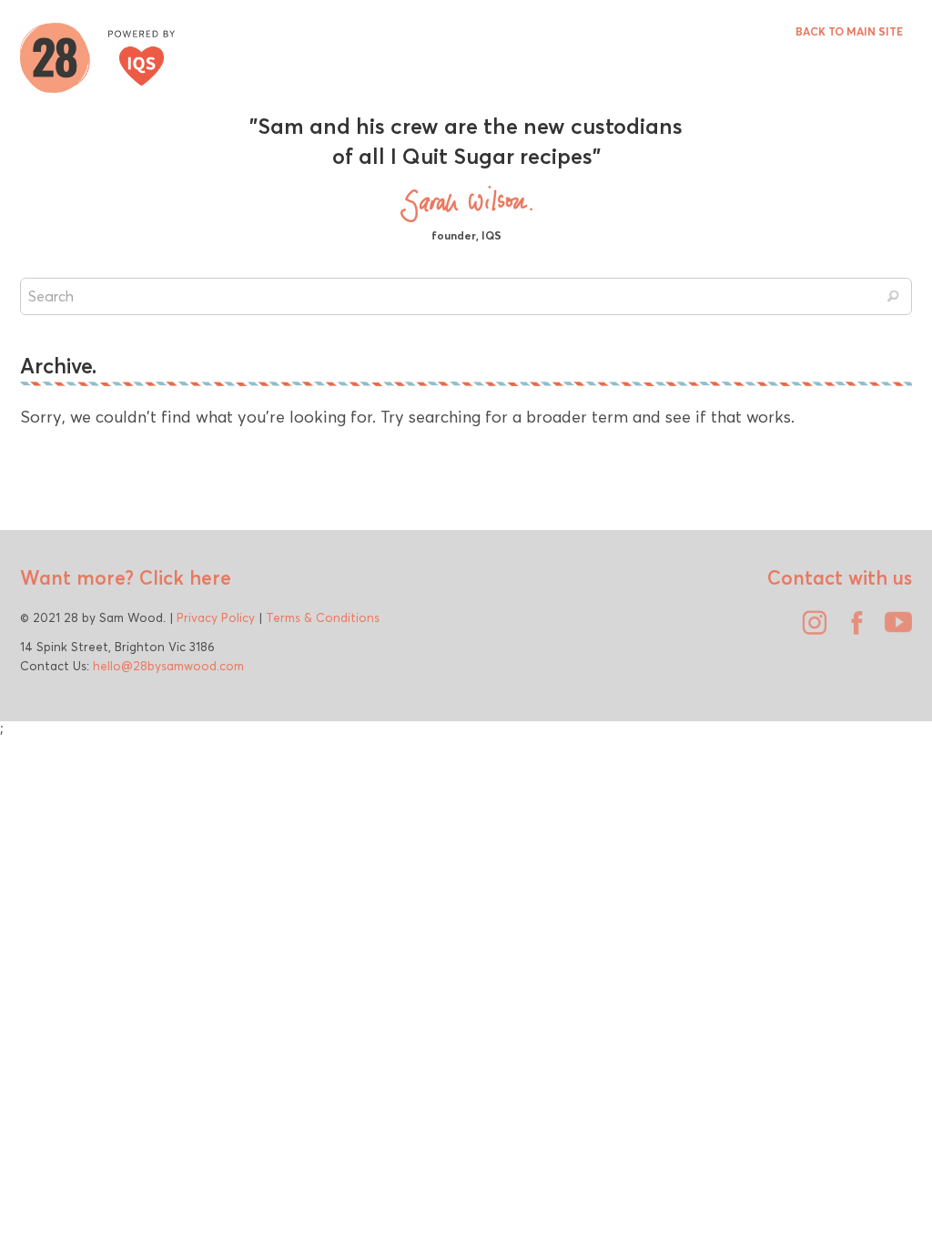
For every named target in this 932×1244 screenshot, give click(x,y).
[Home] (97, 55)
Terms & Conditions (323, 617)
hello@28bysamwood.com (168, 665)
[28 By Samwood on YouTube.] (894, 629)
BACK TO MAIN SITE (849, 31)
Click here (182, 577)
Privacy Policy (216, 617)
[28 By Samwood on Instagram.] (810, 629)
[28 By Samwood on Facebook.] (852, 629)
